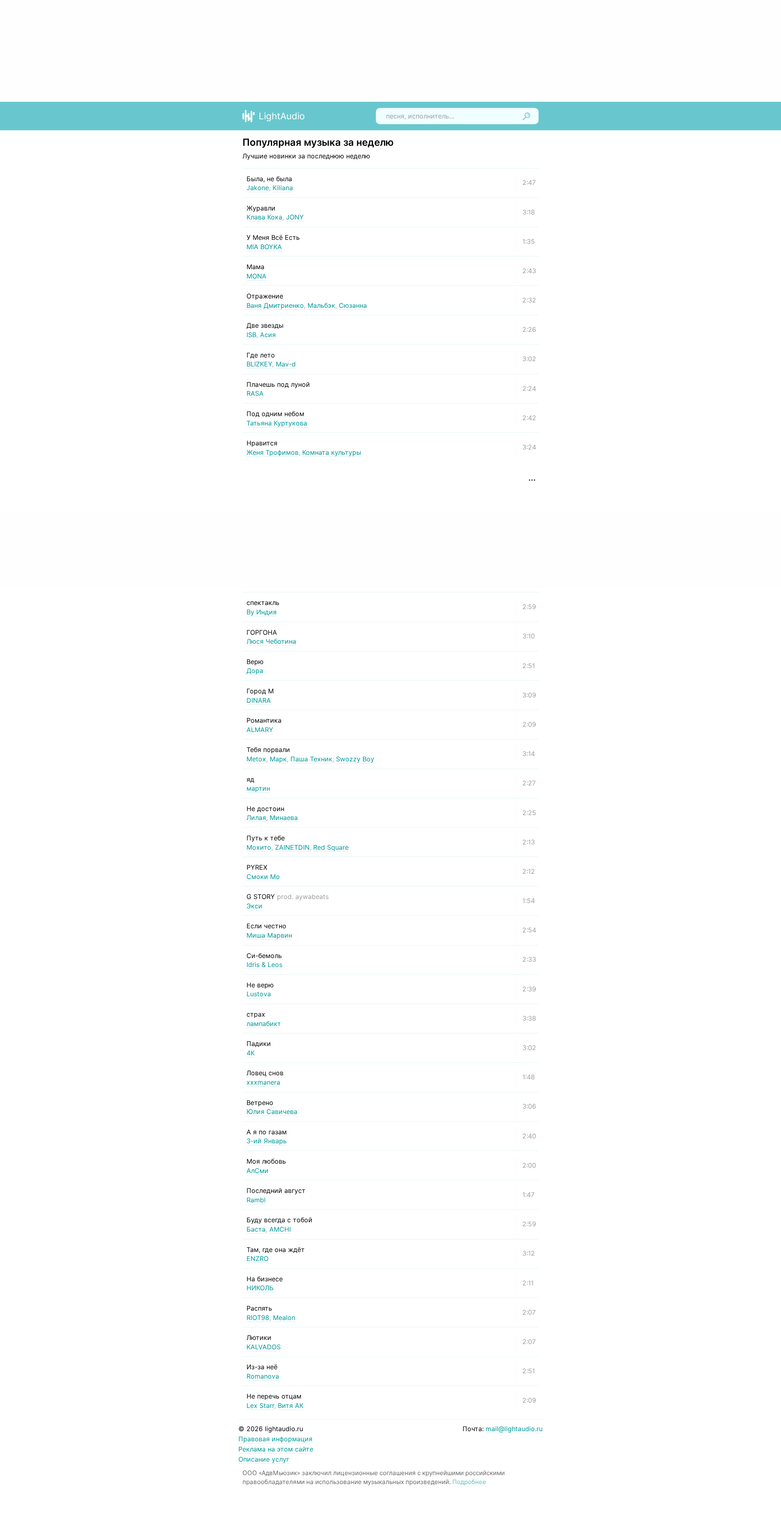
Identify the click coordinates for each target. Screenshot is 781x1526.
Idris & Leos (264, 964)
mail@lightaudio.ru (514, 1429)
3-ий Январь (267, 1141)
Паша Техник (311, 759)
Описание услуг (263, 1459)
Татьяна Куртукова (277, 423)
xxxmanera (263, 1082)
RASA (255, 393)
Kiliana (283, 188)
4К (251, 1053)
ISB (251, 335)
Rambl (256, 1200)
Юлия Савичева (272, 1111)
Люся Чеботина (271, 641)
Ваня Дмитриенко (275, 305)
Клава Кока (264, 217)
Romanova (263, 1376)
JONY (295, 217)
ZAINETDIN (292, 847)
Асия (268, 335)
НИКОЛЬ (260, 1288)
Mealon (284, 1317)
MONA (256, 276)
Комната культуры (331, 452)
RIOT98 (258, 1317)
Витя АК (290, 1405)
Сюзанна (353, 305)
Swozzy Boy (355, 759)
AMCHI (280, 1229)
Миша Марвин (269, 935)
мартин (258, 788)
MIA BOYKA (264, 247)
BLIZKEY (259, 364)
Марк (278, 759)
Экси (254, 906)
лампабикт (264, 1024)
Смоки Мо (263, 877)
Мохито (259, 847)
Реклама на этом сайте (275, 1449)
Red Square (331, 847)
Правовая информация (275, 1439)
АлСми (257, 1170)
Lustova (259, 994)
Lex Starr (260, 1405)
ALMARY (260, 730)
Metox (256, 759)
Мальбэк (321, 305)
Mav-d (286, 364)
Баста (256, 1229)
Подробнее (469, 1482)
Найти (526, 116)
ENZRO (257, 1258)
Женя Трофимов (273, 452)
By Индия (262, 612)
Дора (255, 671)
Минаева (284, 817)
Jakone (258, 188)
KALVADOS (264, 1347)
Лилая (256, 817)
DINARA (259, 700)
